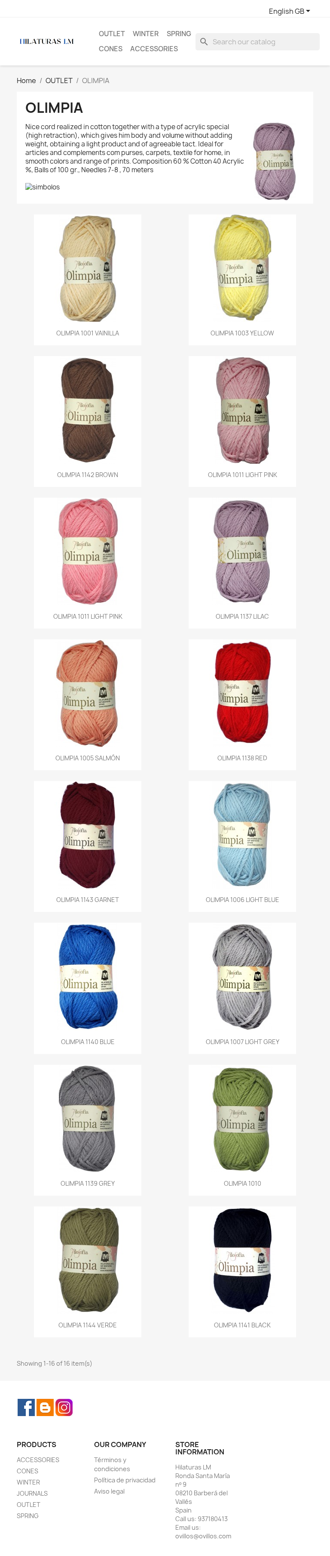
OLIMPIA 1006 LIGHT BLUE (242, 900)
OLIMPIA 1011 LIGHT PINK (242, 475)
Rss (45, 1407)
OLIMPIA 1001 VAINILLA (87, 333)
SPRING (179, 33)
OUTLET (112, 33)
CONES (110, 48)
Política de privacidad (125, 1480)
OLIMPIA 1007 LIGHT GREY (242, 1042)
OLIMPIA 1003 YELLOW (242, 333)
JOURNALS (32, 1493)
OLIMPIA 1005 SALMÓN (87, 758)
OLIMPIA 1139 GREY (88, 1183)
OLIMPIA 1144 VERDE (87, 1325)
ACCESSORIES (154, 48)
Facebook (26, 1407)
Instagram (64, 1407)
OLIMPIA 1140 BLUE (88, 1042)
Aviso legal (109, 1491)
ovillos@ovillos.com (203, 1536)
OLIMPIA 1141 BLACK (242, 1325)
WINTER (146, 33)
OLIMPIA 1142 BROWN (87, 475)
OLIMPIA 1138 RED (242, 758)
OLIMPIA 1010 (242, 1183)
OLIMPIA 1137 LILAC (242, 616)
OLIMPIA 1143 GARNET (87, 900)
